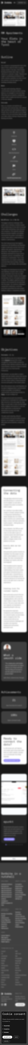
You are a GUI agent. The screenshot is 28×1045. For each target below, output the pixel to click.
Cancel (6, 1041)
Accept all (7, 1037)
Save (16, 1037)
